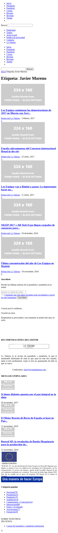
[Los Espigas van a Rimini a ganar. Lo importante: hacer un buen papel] (23, 181)
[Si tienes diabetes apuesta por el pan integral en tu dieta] (8, 389)
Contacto (10, 40)
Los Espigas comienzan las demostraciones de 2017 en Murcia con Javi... (26, 112)
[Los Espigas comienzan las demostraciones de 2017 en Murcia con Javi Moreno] (23, 105)
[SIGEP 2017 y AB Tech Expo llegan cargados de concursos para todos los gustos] (23, 220)
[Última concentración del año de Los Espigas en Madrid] (23, 258)
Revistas (10, 15)
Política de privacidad (15, 37)
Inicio (8, 3)
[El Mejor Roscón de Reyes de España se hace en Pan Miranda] (8, 412)
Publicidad (11, 30)
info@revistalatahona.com (35, 369)
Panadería (10, 6)
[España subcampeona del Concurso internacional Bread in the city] (23, 143)
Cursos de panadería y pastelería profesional (25, 526)
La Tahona (11, 42)
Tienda (9, 18)
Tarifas (9, 32)
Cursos (9, 11)
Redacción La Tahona (10, 118)
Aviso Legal (11, 35)
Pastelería (10, 8)
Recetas (9, 13)
